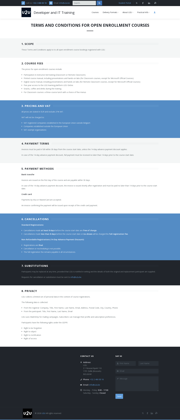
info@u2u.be (64, 3)
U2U (43, 413)
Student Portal (125, 3)
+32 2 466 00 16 (40, 3)
